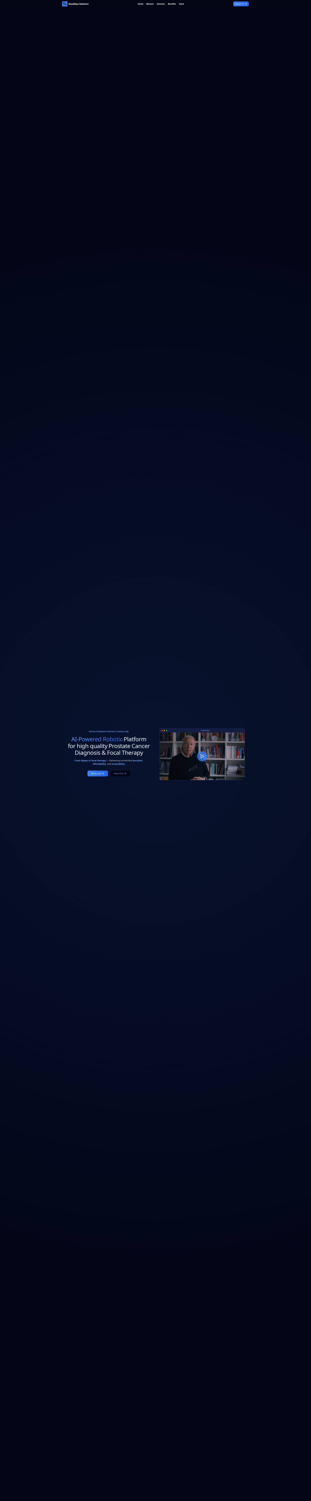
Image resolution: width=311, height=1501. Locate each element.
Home (140, 4)
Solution (161, 4)
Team (181, 4)
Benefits (172, 4)
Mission (150, 4)
